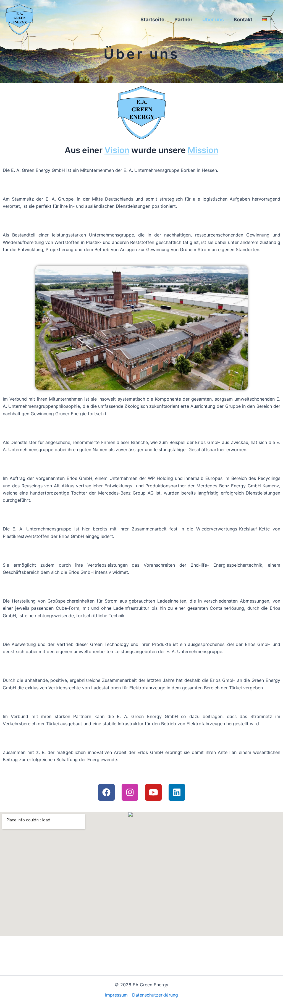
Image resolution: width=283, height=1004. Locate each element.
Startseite (152, 19)
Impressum (116, 995)
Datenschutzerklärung (155, 995)
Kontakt (243, 19)
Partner (183, 19)
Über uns (213, 19)
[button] (269, 20)
